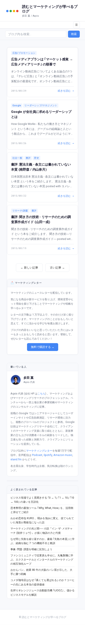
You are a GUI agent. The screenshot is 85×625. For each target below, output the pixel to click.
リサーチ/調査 (20, 210)
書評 (28, 158)
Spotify (48, 455)
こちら (41, 393)
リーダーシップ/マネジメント (40, 105)
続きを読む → (66, 90)
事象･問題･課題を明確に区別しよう (31, 549)
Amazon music (62, 455)
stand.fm (16, 459)
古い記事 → (57, 267)
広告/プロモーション (23, 53)
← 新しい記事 (29, 267)
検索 (74, 34)
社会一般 (17, 158)
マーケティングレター (39, 450)
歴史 (36, 158)
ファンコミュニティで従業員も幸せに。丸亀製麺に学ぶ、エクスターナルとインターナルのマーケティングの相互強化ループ (41, 560)
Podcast (37, 455)
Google (16, 105)
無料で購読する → (42, 347)
